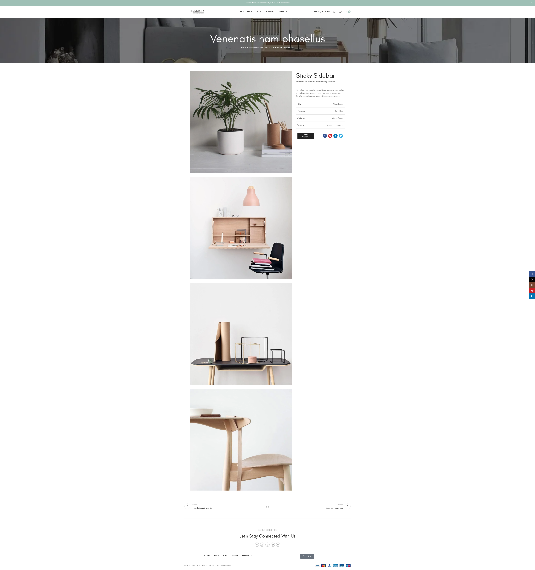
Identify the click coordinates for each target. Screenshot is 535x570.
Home (243, 48)
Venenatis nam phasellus (259, 48)
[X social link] (262, 545)
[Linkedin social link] (335, 136)
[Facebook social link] (325, 136)
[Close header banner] (531, 3)
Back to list (267, 506)
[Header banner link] (263, 3)
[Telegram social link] (341, 136)
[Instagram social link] (267, 545)
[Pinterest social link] (330, 136)
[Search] (334, 12)
